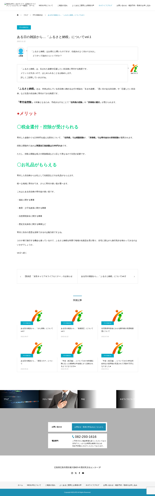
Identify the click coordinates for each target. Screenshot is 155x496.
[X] (75, 473)
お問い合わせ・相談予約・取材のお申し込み (134, 5)
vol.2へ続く (22, 253)
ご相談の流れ (62, 5)
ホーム (31, 5)
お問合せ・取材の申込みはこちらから (88, 427)
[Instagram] (72, 473)
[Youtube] (83, 473)
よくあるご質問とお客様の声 (83, 5)
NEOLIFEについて (46, 5)
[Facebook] (79, 473)
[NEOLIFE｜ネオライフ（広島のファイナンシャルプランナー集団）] (20, 5)
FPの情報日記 (23, 27)
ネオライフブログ (105, 5)
